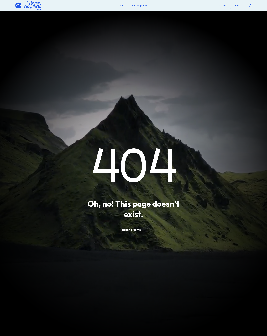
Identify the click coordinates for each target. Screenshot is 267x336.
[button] (133, 229)
